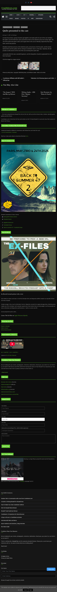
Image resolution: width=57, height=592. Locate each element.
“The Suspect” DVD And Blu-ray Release (9, 93)
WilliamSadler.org (5, 389)
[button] (13, 15)
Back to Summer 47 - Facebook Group (13, 227)
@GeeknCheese (8, 219)
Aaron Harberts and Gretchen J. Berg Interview (13, 523)
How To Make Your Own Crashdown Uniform (12, 504)
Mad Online (4, 387)
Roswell (31, 15)
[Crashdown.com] (3, 16)
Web (32, 18)
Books (17, 18)
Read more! (4, 546)
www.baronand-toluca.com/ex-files (9, 394)
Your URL (4, 417)
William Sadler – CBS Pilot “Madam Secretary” (28, 94)
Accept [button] (25, 590)
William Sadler (24, 27)
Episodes (40, 15)
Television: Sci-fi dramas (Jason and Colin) (42, 78)
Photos (23, 18)
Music (11, 18)
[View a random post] (54, 16)
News (11, 15)
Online (5, 556)
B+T (24, 15)
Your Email (4, 411)
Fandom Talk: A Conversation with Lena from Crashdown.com (16, 498)
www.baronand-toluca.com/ (8, 392)
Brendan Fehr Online (6, 382)
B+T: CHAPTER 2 (14, 352)
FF (28, 18)
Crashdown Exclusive (7, 27)
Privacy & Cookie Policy (6, 558)
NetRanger (14, 35)
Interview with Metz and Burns (9, 520)
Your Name (4, 405)
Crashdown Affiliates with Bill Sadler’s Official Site (13, 79)
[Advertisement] (38, 8)
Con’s (18, 15)
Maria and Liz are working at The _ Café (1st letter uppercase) (15, 428)
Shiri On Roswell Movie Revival (9, 508)
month (22, 580)
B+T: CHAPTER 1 (5, 352)
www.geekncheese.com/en (10, 216)
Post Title (4, 422)
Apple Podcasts (18, 315)
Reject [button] (30, 590)
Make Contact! (4, 328)
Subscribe (51, 569)
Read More (36, 590)
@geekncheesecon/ (8, 222)
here (27, 136)
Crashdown (39, 18)
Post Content (4, 433)
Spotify (26, 315)
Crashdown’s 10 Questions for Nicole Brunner (12, 514)
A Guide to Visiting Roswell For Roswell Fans (12, 501)
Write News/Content (6, 330)
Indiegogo (21, 481)
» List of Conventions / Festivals (9, 132)
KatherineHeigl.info (6, 384)
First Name (4, 568)
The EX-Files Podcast (11, 355)
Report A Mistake (5, 326)
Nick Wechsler (16, 27)
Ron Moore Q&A (5, 526)
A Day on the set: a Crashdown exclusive (11, 517)
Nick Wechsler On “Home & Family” (46, 93)
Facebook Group (8, 225)
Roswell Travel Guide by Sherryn (9, 511)
